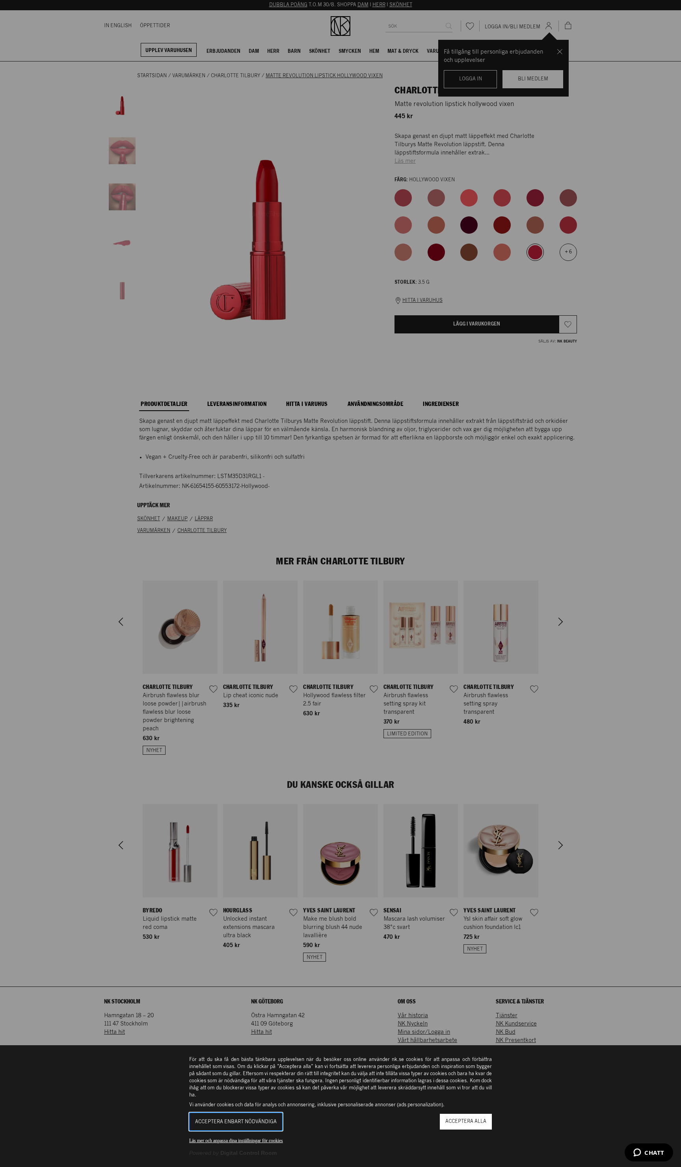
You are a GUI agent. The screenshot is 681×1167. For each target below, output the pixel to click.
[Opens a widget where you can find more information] (649, 1153)
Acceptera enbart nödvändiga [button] (236, 1122)
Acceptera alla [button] (465, 1121)
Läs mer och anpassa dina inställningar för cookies (236, 1140)
